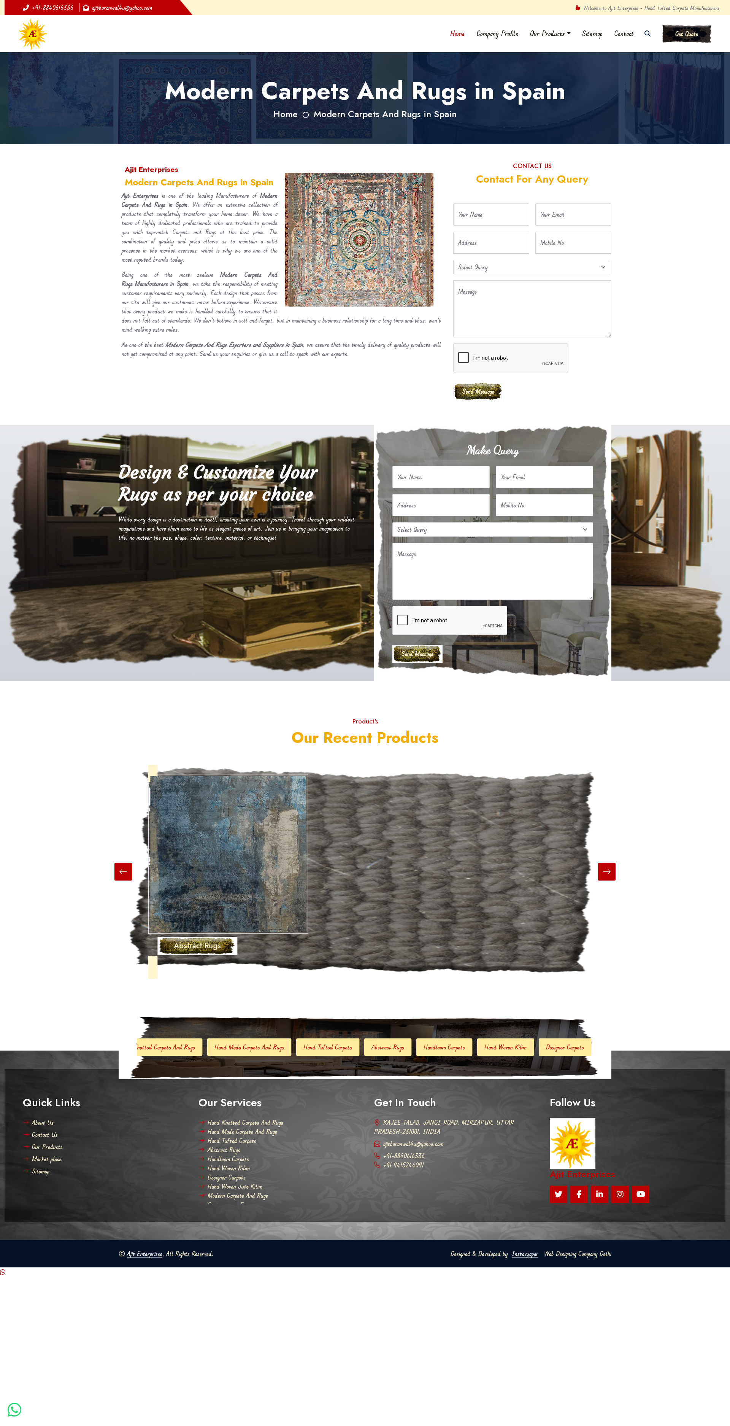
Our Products (547, 33)
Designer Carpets (457, 1047)
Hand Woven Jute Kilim (523, 1047)
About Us (43, 1122)
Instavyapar (525, 1253)
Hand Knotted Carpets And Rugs (245, 1122)
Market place (47, 1159)
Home (457, 33)
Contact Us (45, 1134)
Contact (624, 33)
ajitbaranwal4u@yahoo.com (122, 7)
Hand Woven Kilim (398, 1047)
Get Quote (686, 34)
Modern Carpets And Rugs (238, 1195)
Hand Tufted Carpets (220, 1047)
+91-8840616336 (52, 7)
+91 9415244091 (403, 1165)
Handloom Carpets (336, 1047)
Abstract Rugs (280, 1047)
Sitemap (592, 33)
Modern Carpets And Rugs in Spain (385, 114)
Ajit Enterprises (144, 1253)
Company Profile (497, 33)
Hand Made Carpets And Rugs (141, 1047)
